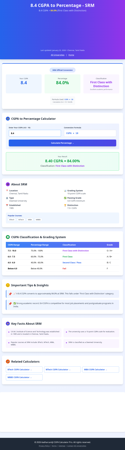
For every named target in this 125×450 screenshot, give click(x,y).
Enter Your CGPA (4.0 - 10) (19, 127)
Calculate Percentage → (62, 143)
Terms (54, 446)
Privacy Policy (44, 446)
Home (71, 55)
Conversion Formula (72, 127)
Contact (70, 446)
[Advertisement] (62, 31)
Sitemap (62, 446)
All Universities (57, 55)
